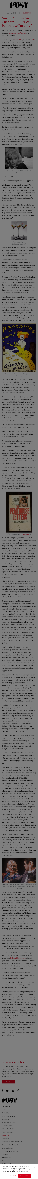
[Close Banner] (34, 1168)
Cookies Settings (11, 1175)
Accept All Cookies (24, 1175)
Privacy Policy (24, 1171)
